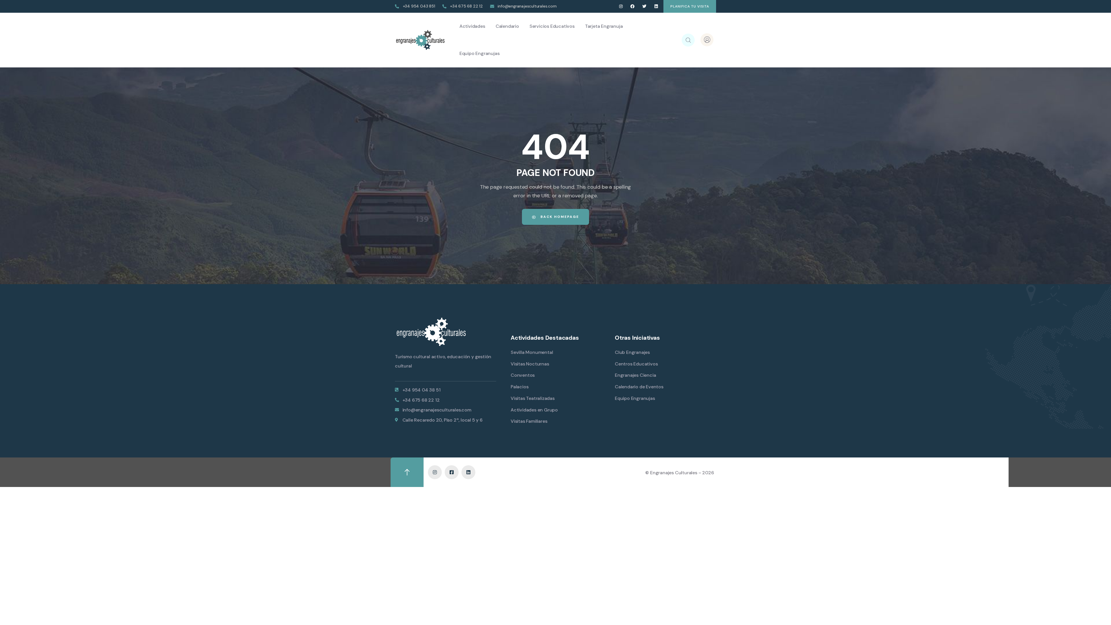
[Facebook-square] (452, 472)
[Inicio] (420, 40)
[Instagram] (620, 6)
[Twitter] (644, 6)
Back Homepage (559, 216)
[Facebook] (632, 6)
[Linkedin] (656, 6)
